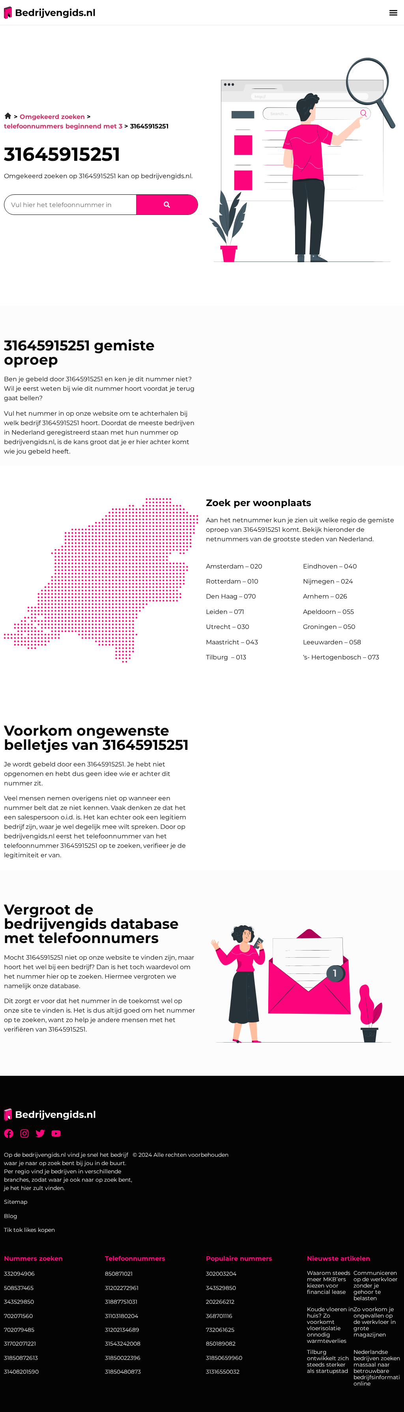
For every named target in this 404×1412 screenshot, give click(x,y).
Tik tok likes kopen (29, 1229)
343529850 (221, 1288)
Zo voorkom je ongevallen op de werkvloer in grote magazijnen (375, 1322)
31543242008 (122, 1343)
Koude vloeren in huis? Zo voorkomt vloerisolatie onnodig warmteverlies (330, 1325)
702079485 (19, 1329)
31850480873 (123, 1371)
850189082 (221, 1343)
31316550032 (222, 1371)
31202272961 (121, 1288)
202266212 (220, 1301)
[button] (393, 12)
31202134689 (122, 1329)
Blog (10, 1216)
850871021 (119, 1273)
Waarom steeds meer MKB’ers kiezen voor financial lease (328, 1282)
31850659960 (224, 1357)
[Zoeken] (167, 205)
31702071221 (20, 1343)
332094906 (19, 1273)
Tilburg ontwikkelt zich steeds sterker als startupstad (328, 1361)
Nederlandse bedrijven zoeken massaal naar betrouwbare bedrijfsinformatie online (377, 1368)
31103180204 (121, 1316)
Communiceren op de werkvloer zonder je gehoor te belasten (376, 1285)
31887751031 (121, 1301)
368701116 (219, 1316)
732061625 (220, 1329)
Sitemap (15, 1201)
